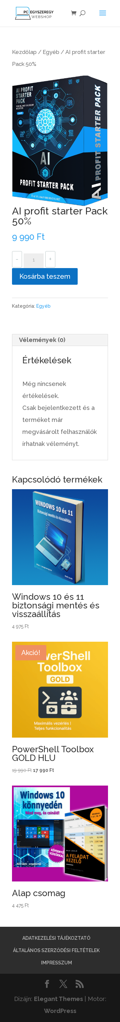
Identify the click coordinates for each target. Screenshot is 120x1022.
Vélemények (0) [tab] (42, 339)
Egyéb (51, 52)
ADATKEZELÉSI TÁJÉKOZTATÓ (56, 938)
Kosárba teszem (44, 276)
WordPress (60, 1010)
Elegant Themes (58, 998)
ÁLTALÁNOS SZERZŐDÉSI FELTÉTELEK (56, 950)
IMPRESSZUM (56, 962)
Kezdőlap (24, 52)
